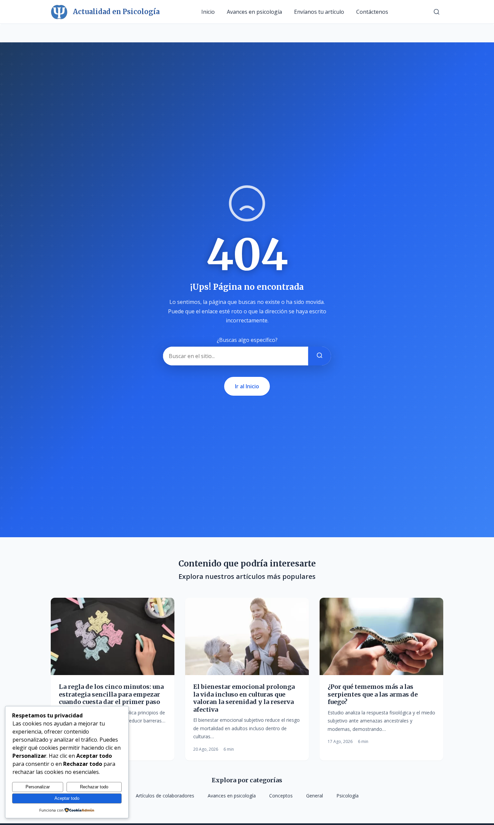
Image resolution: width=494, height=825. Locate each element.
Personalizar (38, 786)
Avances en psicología (254, 11)
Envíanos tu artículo (319, 11)
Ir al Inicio (247, 386)
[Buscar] (436, 11)
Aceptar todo (66, 798)
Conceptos (281, 795)
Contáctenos (372, 11)
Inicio (208, 11)
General (314, 795)
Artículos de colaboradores (165, 795)
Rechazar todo (94, 786)
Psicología (347, 795)
